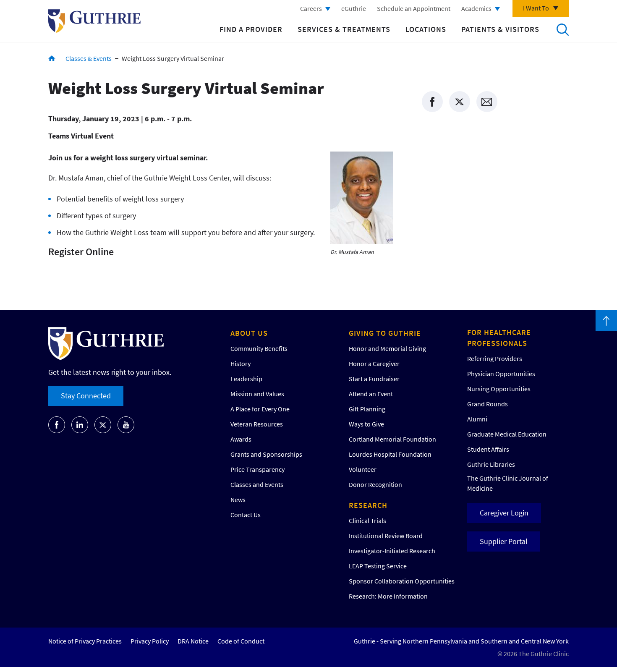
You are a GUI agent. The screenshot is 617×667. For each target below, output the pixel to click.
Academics (476, 8)
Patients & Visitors (500, 29)
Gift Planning (367, 409)
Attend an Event (371, 394)
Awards (240, 439)
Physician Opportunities (501, 373)
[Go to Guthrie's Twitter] (102, 424)
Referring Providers (494, 358)
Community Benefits (259, 348)
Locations (425, 29)
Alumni (477, 419)
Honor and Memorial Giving (387, 348)
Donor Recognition (375, 484)
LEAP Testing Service (378, 566)
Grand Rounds (487, 404)
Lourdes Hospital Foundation (390, 454)
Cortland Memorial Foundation (392, 439)
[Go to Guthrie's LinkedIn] (79, 424)
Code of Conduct (240, 641)
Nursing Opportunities (499, 389)
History (240, 363)
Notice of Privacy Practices (85, 641)
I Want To (536, 8)
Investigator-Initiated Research (392, 551)
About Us (249, 333)
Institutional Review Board (386, 535)
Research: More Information (388, 596)
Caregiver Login (504, 513)
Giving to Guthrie (385, 333)
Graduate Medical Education (506, 434)
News (238, 499)
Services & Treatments (344, 29)
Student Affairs (488, 449)
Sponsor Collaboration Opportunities (402, 581)
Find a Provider (251, 29)
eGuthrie (353, 8)
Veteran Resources (256, 424)
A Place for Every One (260, 409)
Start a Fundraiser (374, 378)
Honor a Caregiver (374, 363)
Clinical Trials (367, 520)
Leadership (246, 378)
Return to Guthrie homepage (94, 21)
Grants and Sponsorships (266, 454)
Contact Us (245, 514)
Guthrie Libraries (491, 464)
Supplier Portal (504, 541)
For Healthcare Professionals (499, 337)
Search (562, 29)
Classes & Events (88, 58)
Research (368, 505)
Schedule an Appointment (413, 8)
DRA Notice (193, 641)
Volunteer (362, 469)
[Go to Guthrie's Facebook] (56, 424)
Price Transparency (257, 469)
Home (51, 58)
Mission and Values (257, 394)
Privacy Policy (150, 641)
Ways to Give (366, 424)
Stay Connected (86, 395)
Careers (311, 8)
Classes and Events (256, 484)
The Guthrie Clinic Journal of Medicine (507, 483)
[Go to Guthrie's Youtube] (126, 424)
